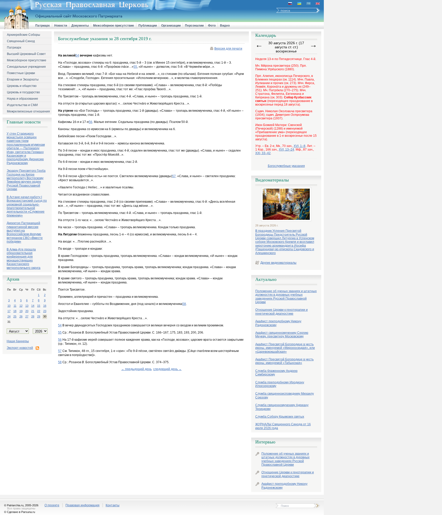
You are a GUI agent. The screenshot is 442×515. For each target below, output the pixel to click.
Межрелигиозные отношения (28, 111)
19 (21, 311)
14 (32, 305)
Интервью (265, 441)
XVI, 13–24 (286, 149)
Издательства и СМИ (22, 105)
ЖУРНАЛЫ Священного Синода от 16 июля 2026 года (283, 426)
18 (14, 311)
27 (26, 316)
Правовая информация (82, 505)
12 (21, 305)
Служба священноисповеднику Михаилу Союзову (284, 395)
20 (26, 311)
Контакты (112, 505)
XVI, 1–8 (299, 146)
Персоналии (194, 25)
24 (8, 316)
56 (90, 122)
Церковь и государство (23, 92)
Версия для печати (228, 48)
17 (8, 311)
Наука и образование (22, 98)
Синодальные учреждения (26, 66)
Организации (171, 25)
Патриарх (42, 25)
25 (14, 316)
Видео (225, 25)
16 (44, 305)
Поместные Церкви (21, 73)
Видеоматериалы (272, 179)
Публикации (147, 25)
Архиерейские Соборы (23, 35)
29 (38, 316)
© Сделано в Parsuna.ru (19, 511)
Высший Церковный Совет (26, 54)
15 (38, 305)
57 (174, 176)
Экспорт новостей (20, 348)
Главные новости (24, 121)
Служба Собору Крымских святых (279, 416)
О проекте (52, 505)
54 (77, 55)
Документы (80, 25)
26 (21, 316)
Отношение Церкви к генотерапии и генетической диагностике (281, 311)
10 (8, 305)
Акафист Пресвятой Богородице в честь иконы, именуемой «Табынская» (284, 361)
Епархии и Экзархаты (23, 79)
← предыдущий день (136, 369)
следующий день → (167, 369)
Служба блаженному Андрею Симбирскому (276, 372)
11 (15, 305)
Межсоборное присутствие (113, 25)
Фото (212, 25)
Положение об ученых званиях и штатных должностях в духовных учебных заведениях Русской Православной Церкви (286, 296)
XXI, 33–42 (263, 153)
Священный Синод (21, 41)
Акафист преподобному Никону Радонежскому (278, 323)
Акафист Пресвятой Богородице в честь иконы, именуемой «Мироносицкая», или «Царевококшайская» (285, 347)
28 (32, 316)
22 (38, 311)
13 (26, 305)
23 (44, 311)
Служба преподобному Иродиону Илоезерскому (279, 384)
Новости (60, 25)
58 (184, 304)
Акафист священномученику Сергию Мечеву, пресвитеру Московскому (281, 334)
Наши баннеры (18, 341)
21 (32, 311)
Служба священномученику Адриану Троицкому (281, 406)
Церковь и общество (22, 86)
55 (135, 66)
